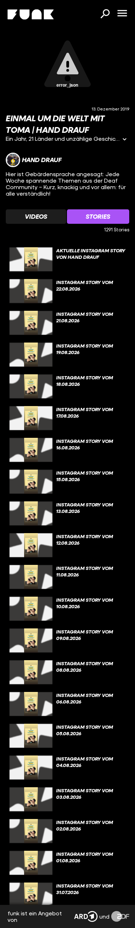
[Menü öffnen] (122, 14)
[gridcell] (67, 259)
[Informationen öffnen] (124, 139)
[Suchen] (105, 14)
